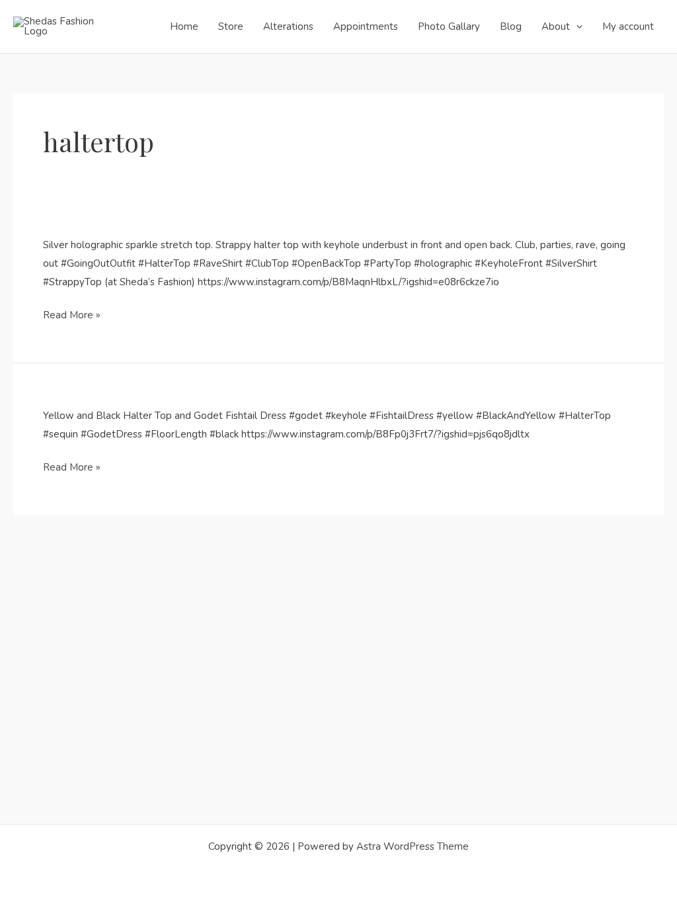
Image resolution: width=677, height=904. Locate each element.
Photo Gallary (449, 26)
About (555, 26)
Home (184, 26)
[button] (576, 26)
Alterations (288, 26)
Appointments (365, 26)
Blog (511, 26)
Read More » (71, 315)
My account (628, 26)
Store (230, 26)
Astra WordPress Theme (412, 846)
